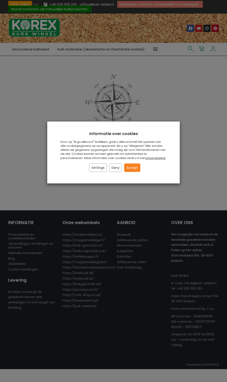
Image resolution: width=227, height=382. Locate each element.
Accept (132, 167)
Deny (115, 167)
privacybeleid (155, 158)
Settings (98, 167)
